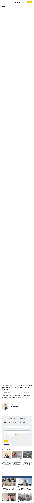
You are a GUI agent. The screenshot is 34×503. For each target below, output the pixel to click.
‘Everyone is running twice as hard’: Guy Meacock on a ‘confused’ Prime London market (6, 464)
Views (5, 392)
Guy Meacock (14, 406)
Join (30, 2)
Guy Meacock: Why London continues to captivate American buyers (16, 462)
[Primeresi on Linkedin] (26, 392)
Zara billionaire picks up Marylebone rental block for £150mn (24, 490)
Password (5, 429)
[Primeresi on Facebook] (28, 392)
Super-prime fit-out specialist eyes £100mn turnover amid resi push (8, 490)
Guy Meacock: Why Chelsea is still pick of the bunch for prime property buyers (27, 463)
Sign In (24, 2)
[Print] (31, 392)
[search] (4, 2)
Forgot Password (6, 444)
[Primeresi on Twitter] (24, 392)
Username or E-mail (7, 425)
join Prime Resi (26, 420)
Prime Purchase (18, 407)
